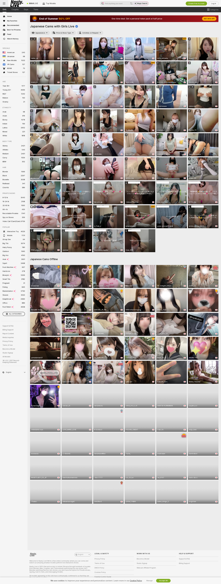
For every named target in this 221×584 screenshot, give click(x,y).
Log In (213, 3)
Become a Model (9, 349)
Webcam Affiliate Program (146, 568)
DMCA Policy (99, 568)
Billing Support (8, 330)
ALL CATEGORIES (15, 314)
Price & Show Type (63, 33)
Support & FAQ (8, 326)
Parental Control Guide (103, 577)
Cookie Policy (136, 581)
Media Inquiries (8, 337)
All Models (6, 357)
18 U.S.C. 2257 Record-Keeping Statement (11, 361)
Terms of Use (8, 345)
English (80, 554)
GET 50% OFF (209, 19)
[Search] (131, 3)
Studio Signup (8, 353)
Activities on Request (90, 33)
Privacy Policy (8, 341)
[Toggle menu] (4, 3)
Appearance (40, 33)
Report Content (8, 334)
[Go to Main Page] (16, 3)
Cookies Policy (100, 572)
